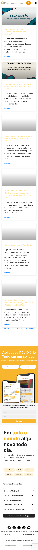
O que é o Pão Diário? (11, 491)
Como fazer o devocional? (13, 505)
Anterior (6, 328)
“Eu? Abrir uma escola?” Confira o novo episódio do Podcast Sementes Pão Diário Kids (18, 194)
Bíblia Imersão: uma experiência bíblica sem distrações (15, 31)
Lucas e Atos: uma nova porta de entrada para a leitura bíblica (18, 138)
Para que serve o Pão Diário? (14, 495)
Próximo (31, 328)
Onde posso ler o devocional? (14, 509)
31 (26, 328)
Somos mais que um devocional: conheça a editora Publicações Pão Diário (18, 302)
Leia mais (7, 56)
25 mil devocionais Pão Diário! (18, 245)
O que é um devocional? (12, 500)
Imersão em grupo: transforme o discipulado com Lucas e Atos (18, 86)
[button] (19, 490)
